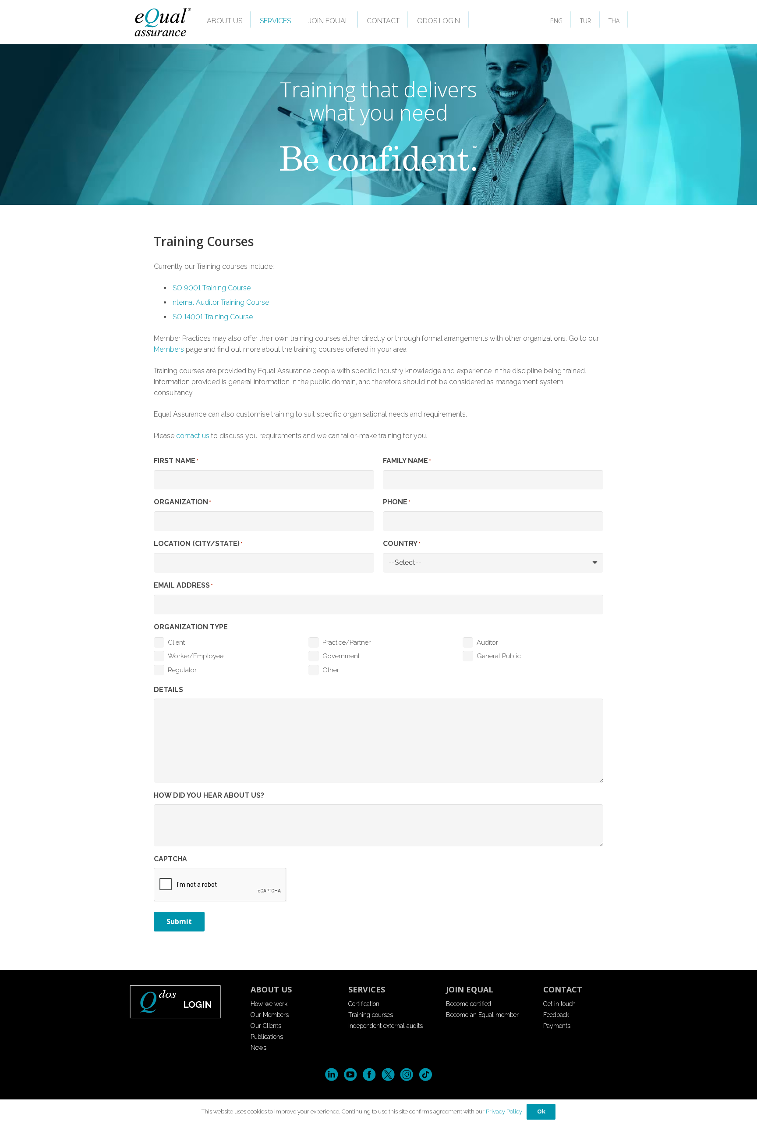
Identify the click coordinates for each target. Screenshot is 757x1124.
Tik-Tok (425, 1074)
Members (169, 349)
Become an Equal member (482, 1014)
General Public (499, 656)
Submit (179, 921)
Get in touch (559, 1003)
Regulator (182, 670)
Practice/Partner (346, 642)
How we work (269, 1003)
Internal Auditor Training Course (220, 302)
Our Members (270, 1014)
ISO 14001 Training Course (212, 317)
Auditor (487, 642)
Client (176, 642)
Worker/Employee (195, 656)
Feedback (556, 1014)
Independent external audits (385, 1025)
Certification (363, 1003)
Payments (556, 1025)
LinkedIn (331, 1074)
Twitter (388, 1074)
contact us (192, 436)
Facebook (369, 1074)
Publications (267, 1036)
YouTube (350, 1074)
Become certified (468, 1003)
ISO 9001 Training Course (211, 288)
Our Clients (266, 1025)
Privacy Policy (504, 1111)
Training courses (370, 1014)
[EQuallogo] (162, 22)
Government (341, 656)
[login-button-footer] (183, 1001)
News (258, 1047)
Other (330, 670)
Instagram (407, 1074)
